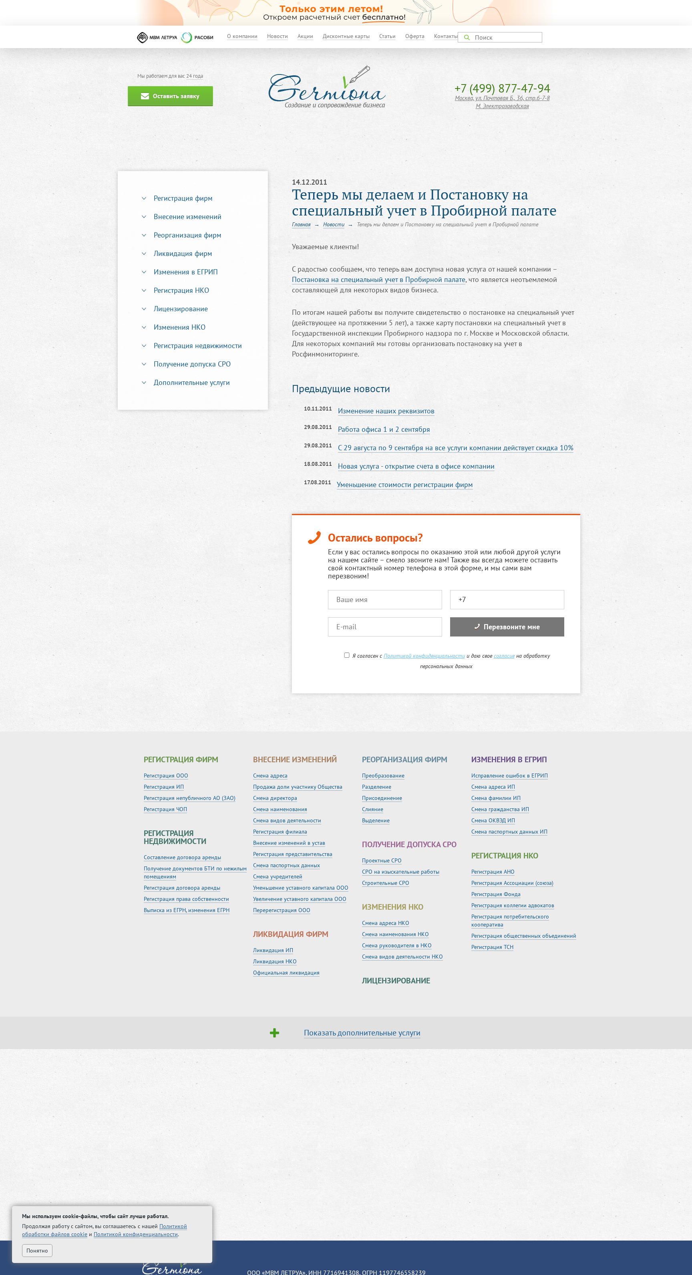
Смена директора (275, 798)
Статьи (387, 36)
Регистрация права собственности (186, 898)
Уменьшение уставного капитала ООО (300, 887)
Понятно (37, 1250)
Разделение (376, 786)
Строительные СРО (385, 882)
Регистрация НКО (181, 290)
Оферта (414, 36)
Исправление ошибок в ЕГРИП (509, 775)
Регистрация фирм (183, 198)
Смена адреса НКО (385, 923)
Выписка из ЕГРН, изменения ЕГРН (186, 910)
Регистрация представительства (292, 854)
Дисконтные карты (346, 36)
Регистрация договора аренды (182, 887)
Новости (277, 36)
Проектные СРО (382, 860)
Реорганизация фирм (187, 235)
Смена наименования (280, 809)
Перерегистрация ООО (281, 910)
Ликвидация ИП (273, 950)
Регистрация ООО (166, 775)
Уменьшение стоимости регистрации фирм (405, 484)
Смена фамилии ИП (496, 798)
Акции (305, 36)
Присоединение (382, 798)
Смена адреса (270, 775)
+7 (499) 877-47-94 (502, 88)
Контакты (446, 36)
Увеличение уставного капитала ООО (299, 898)
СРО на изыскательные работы (400, 871)
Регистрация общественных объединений (523, 935)
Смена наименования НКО (395, 934)
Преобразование (383, 775)
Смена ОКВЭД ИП (493, 820)
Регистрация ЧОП (165, 809)
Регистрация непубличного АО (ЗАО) (189, 798)
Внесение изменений (187, 216)
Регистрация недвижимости (198, 345)
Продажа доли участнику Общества (297, 786)
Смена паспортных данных (286, 865)
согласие (504, 655)
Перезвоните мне (512, 626)
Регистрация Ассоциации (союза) (512, 882)
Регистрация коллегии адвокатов (512, 905)
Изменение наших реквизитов (386, 410)
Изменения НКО (179, 327)
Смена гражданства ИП (500, 809)
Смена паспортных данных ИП (509, 831)
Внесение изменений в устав (289, 842)
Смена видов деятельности (287, 820)
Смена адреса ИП (493, 786)
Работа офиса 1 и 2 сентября (384, 429)
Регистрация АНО (493, 871)
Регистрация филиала (280, 831)
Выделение (376, 820)
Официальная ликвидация (286, 972)
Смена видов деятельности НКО (402, 956)
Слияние (372, 809)
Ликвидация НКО (275, 961)
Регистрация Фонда (496, 894)
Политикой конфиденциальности (424, 655)
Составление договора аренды (182, 857)
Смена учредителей (277, 876)
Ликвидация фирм (183, 253)
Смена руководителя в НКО (397, 945)
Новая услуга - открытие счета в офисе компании (416, 466)
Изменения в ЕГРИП (186, 271)
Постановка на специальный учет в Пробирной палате (378, 279)
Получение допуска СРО (192, 364)
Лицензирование (181, 308)
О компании (242, 36)
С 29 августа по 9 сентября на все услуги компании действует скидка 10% (455, 447)
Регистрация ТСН (492, 947)
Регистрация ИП (164, 786)
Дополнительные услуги (192, 382)
